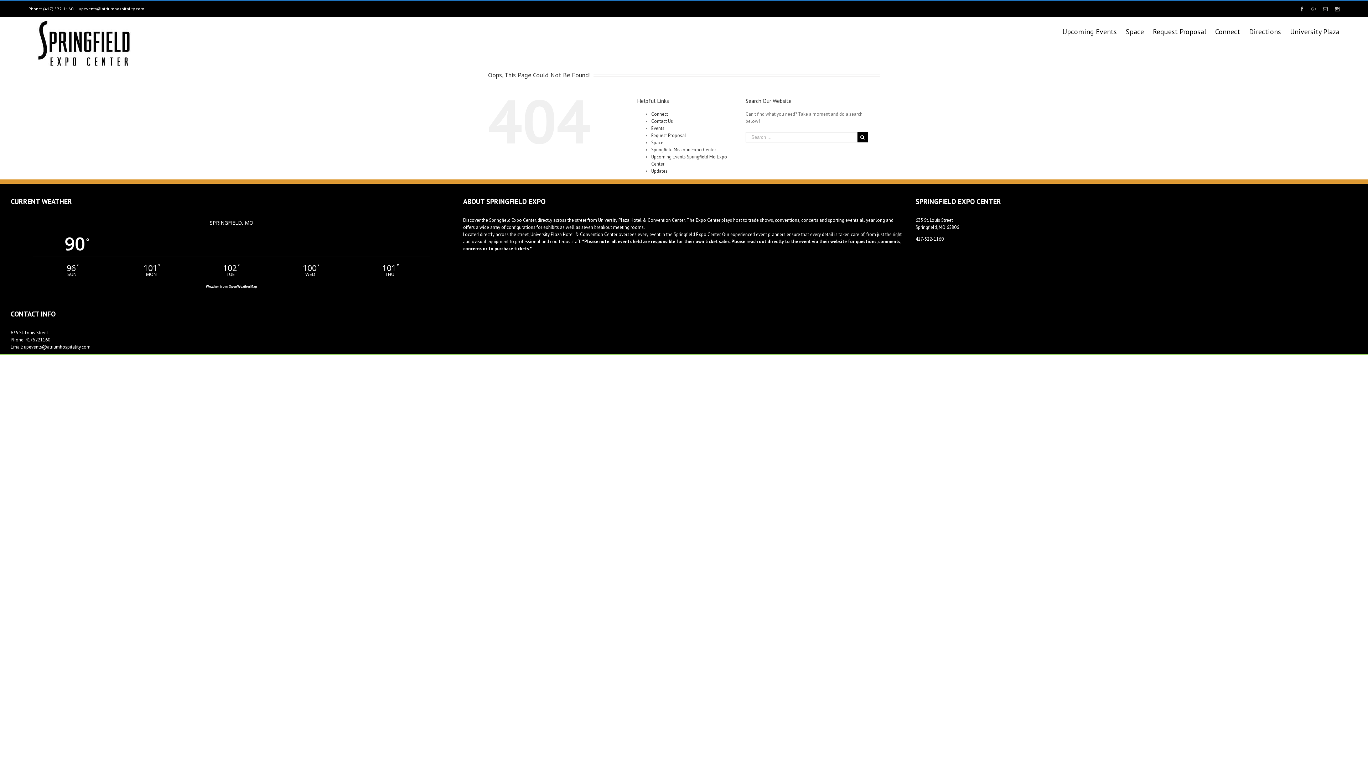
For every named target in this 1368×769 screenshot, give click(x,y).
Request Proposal (668, 135)
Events (657, 128)
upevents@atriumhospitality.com (111, 8)
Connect (659, 114)
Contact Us (662, 121)
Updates (659, 171)
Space (657, 143)
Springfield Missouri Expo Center (683, 150)
